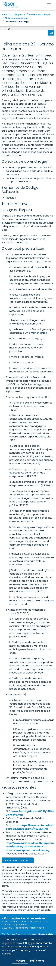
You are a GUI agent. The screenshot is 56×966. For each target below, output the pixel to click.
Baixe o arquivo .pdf (18, 860)
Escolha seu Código (39, 14)
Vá (51, 32)
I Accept (19, 960)
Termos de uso (37, 918)
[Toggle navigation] (49, 5)
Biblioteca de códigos (16, 18)
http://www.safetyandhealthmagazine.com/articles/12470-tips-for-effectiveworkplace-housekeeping (30, 846)
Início (4, 14)
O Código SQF (18, 14)
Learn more (37, 960)
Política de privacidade (15, 918)
